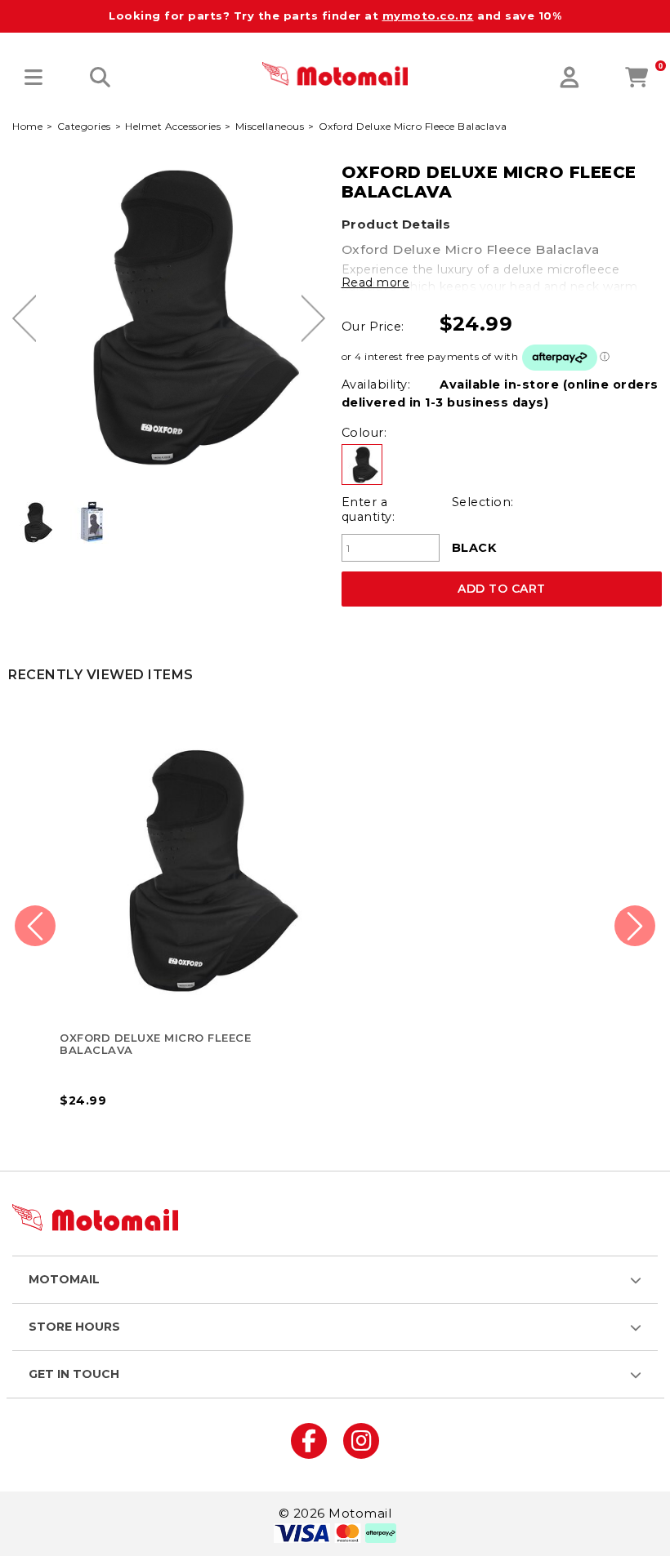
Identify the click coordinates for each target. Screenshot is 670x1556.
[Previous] (24, 318)
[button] (33, 78)
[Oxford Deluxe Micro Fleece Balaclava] (34, 522)
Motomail (64, 1279)
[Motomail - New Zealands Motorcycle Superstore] (335, 73)
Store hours (74, 1326)
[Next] (313, 318)
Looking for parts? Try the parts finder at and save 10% (335, 15)
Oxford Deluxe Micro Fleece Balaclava (155, 1043)
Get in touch (74, 1374)
